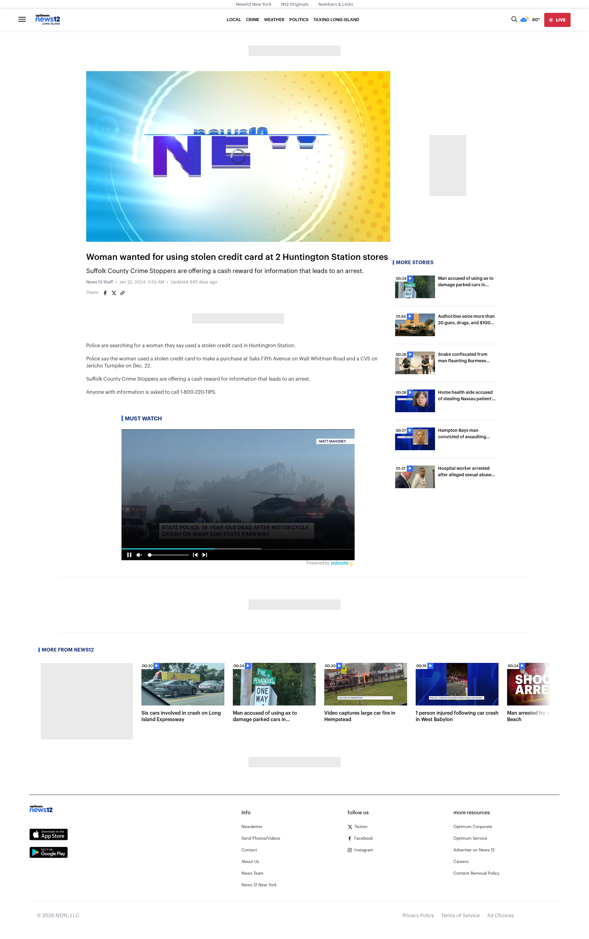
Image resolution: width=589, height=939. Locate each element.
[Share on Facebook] (105, 293)
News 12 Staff (99, 282)
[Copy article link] (122, 293)
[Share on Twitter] (113, 293)
